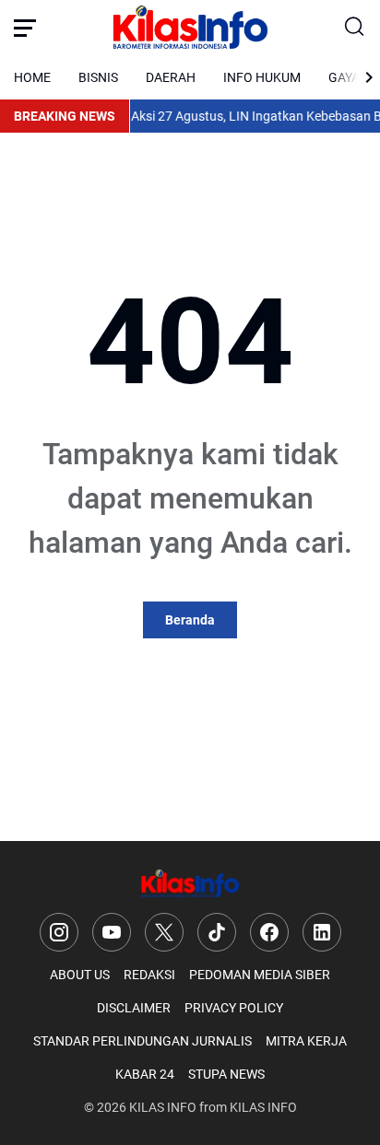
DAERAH (171, 77)
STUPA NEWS (226, 1074)
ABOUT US (80, 974)
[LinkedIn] (322, 932)
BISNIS (98, 77)
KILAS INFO (162, 1107)
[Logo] (190, 884)
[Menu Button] (24, 27)
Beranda (190, 620)
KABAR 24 (144, 1074)
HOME (32, 77)
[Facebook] (269, 932)
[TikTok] (216, 932)
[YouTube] (111, 932)
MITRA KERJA (306, 1041)
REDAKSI (149, 974)
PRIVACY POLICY (233, 1007)
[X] (164, 932)
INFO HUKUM (262, 77)
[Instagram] (59, 932)
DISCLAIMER (134, 1007)
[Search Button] (355, 27)
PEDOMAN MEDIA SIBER (259, 974)
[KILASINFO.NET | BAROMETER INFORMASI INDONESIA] (189, 28)
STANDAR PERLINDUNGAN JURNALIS (142, 1041)
